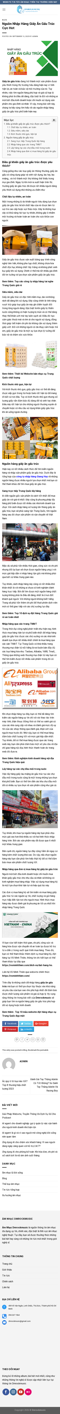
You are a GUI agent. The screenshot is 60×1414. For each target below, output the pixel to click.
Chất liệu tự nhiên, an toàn (23, 127)
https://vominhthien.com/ (16, 975)
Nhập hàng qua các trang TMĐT (26, 144)
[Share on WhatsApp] (16, 1039)
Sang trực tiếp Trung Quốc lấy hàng (28, 141)
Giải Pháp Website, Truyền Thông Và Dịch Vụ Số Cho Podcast (29, 1116)
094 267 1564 (14, 1315)
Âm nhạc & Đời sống (12, 1172)
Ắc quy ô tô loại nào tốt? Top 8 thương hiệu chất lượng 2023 (15, 1085)
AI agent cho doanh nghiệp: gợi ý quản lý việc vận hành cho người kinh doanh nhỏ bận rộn (29, 1125)
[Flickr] (28, 1392)
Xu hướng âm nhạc (11, 1195)
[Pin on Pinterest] (38, 1039)
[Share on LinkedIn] (43, 1039)
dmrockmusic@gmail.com (19, 1321)
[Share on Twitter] (27, 1039)
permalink (44, 1050)
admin (35, 36)
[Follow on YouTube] (20, 1392)
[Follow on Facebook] (5, 1392)
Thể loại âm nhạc (11, 1184)
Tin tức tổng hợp (11, 1189)
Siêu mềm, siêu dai (20, 131)
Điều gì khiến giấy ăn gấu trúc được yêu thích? (28, 124)
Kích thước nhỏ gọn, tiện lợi (24, 134)
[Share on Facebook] (22, 1039)
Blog (4, 20)
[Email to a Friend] (32, 1039)
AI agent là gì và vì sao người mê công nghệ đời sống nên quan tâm (29, 1134)
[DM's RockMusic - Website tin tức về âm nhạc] (30, 9)
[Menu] (4, 9)
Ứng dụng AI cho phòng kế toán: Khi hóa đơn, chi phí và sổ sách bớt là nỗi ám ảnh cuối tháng (29, 1153)
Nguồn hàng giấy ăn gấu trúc (20, 137)
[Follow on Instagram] (13, 1392)
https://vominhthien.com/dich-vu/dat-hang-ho (27, 965)
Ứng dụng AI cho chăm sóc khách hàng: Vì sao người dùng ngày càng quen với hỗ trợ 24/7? (28, 1144)
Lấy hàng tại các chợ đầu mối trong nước (30, 148)
